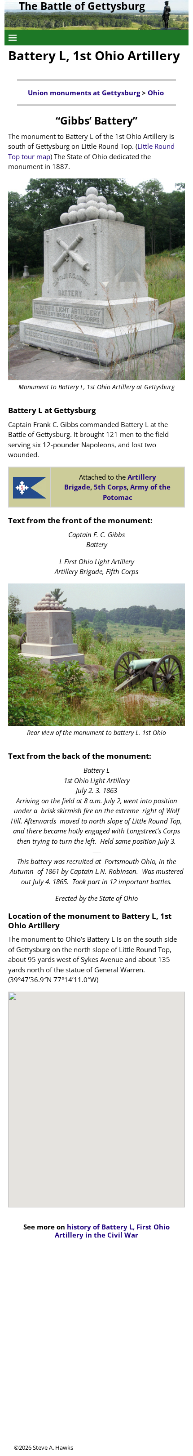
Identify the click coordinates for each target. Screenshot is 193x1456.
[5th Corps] (29, 488)
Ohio (157, 92)
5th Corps (110, 486)
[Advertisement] (96, 1346)
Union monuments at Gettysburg (84, 92)
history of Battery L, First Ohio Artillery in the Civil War (112, 1230)
